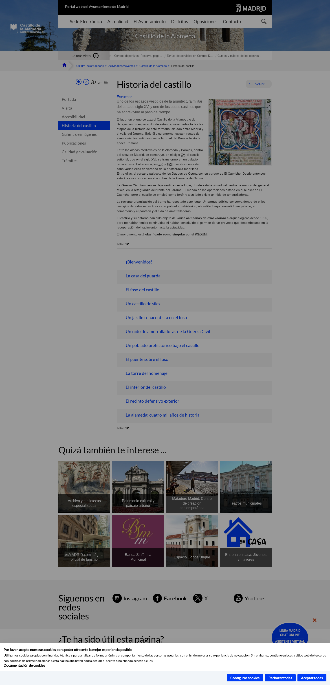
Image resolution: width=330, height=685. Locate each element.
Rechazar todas (280, 678)
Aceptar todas (312, 678)
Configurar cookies (245, 678)
